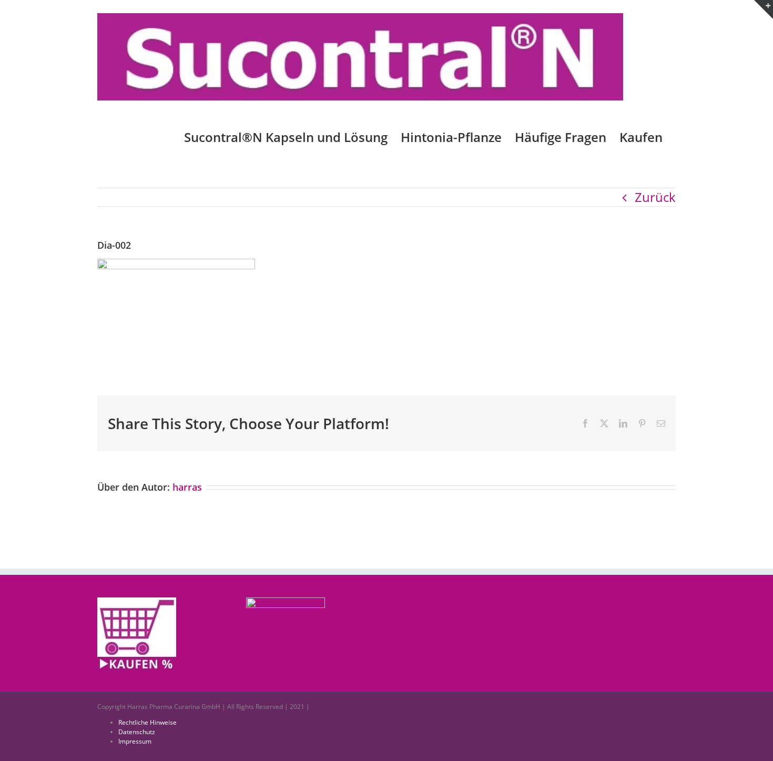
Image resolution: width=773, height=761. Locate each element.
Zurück (655, 197)
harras (187, 487)
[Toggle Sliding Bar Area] (763, 9)
